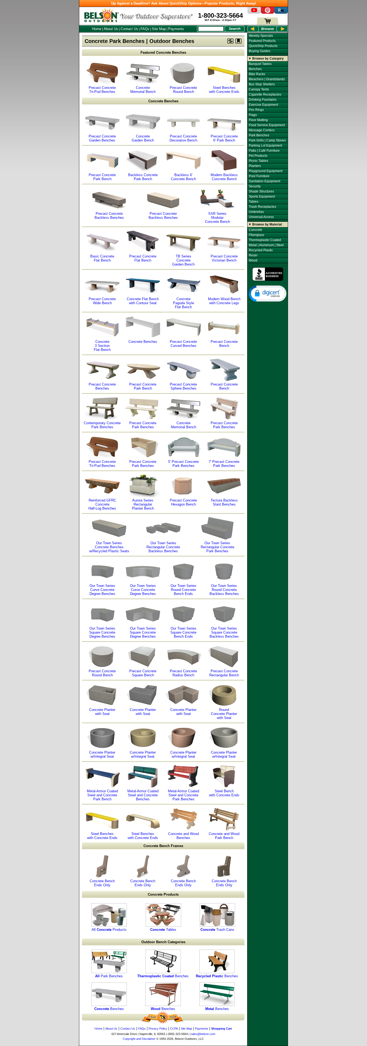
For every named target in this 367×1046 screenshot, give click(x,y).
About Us (111, 29)
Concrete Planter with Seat (102, 712)
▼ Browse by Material (265, 224)
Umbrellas (256, 212)
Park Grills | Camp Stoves (267, 140)
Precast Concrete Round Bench (183, 90)
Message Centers (262, 130)
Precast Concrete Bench (224, 344)
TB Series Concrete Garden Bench (183, 260)
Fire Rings (256, 110)
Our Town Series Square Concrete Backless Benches (224, 632)
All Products (109, 930)
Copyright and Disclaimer (139, 1038)
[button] (267, 293)
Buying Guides (259, 51)
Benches (163, 976)
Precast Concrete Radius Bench (183, 673)
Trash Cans (217, 930)
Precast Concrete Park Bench (102, 177)
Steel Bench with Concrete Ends (224, 793)
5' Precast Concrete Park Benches (183, 464)
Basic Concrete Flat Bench (102, 258)
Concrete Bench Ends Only (102, 883)
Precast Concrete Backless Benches (109, 216)
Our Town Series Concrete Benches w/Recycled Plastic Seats (109, 547)
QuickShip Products (263, 46)
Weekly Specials (261, 36)
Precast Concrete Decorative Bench (183, 138)
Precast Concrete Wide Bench (102, 301)
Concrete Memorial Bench (143, 90)
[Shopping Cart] (267, 23)
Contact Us (129, 29)
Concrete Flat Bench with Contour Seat (143, 301)
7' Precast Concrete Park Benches (224, 464)
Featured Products (262, 41)
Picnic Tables (258, 161)
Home (96, 29)
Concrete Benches (163, 101)
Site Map (159, 29)
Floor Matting (258, 120)
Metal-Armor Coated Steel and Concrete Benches (143, 795)
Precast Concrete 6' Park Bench (224, 138)
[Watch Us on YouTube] (254, 12)
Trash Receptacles (262, 207)
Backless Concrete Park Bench (143, 177)
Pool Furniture (259, 176)
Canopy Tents (259, 89)
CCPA (174, 1028)
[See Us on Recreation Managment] (281, 12)
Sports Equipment (262, 196)
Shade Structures (261, 191)
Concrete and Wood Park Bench (224, 836)
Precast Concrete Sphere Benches (183, 386)
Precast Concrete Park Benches (142, 425)
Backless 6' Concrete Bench (183, 177)
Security (255, 186)
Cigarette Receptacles (265, 94)
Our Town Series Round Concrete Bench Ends (183, 590)
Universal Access (261, 217)
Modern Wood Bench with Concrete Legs (224, 301)
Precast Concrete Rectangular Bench (224, 673)
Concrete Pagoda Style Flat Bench (183, 303)
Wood (253, 260)
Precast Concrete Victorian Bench (224, 258)
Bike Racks (257, 74)
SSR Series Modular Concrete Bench (217, 218)
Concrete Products (163, 894)
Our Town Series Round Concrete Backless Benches (224, 590)
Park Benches (109, 976)
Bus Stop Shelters (262, 84)
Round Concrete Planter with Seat (224, 714)
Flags (253, 115)
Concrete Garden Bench (143, 138)
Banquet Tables (260, 64)
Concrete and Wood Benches (183, 836)
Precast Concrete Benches (102, 386)
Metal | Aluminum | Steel (266, 245)
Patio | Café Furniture (264, 150)
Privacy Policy (158, 1028)
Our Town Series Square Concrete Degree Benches (102, 632)
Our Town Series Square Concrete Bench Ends (183, 632)
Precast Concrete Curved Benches (183, 344)
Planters (255, 166)
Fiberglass (256, 235)
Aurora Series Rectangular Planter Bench (143, 504)
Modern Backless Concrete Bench (224, 177)
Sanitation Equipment (264, 181)
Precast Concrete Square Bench (142, 673)
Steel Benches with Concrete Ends (224, 90)
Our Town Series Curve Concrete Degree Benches (102, 590)
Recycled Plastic (261, 250)
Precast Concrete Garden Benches (102, 138)
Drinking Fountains (262, 99)
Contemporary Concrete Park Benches (102, 425)
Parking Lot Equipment (265, 145)
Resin (253, 255)
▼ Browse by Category (266, 58)
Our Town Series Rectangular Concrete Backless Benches (163, 547)
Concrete (255, 230)
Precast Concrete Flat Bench (142, 258)
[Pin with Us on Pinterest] (267, 12)
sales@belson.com (202, 1034)
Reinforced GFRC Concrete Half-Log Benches (102, 504)
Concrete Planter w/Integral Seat (102, 754)
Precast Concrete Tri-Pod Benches (102, 90)
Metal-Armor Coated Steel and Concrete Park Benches (183, 795)
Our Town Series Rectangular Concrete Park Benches (217, 547)
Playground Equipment (265, 171)
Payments (176, 29)
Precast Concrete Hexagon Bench (183, 502)
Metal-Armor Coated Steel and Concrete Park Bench (102, 795)
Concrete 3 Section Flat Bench (102, 346)
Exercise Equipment (263, 105)
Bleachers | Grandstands (267, 79)
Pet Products (258, 156)
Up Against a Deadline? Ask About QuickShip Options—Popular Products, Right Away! (183, 3)
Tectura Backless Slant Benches (224, 502)
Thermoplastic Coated (265, 240)
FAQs (145, 29)
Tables (163, 930)
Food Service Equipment (267, 125)
